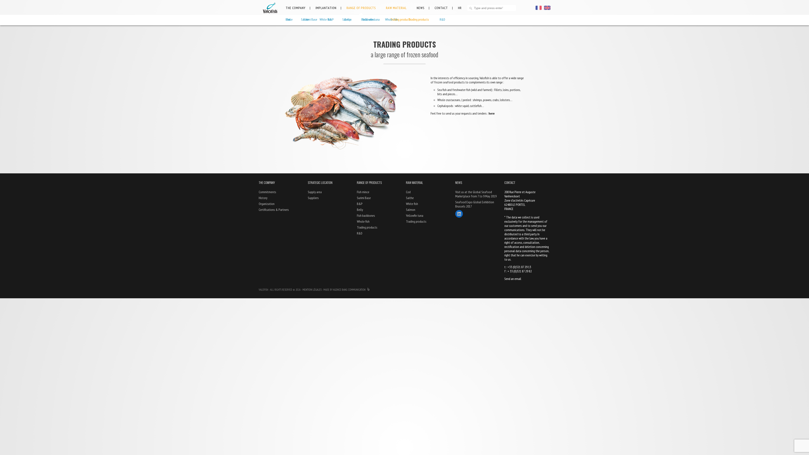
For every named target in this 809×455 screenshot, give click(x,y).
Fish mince (363, 192)
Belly (360, 209)
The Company (295, 8)
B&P (360, 204)
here (492, 113)
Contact (441, 8)
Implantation (326, 8)
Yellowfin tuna (371, 19)
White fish (326, 19)
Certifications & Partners (274, 209)
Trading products (400, 19)
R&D (359, 233)
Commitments (267, 192)
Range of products (361, 8)
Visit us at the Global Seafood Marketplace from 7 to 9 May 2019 (476, 194)
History (263, 198)
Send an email (512, 279)
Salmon (347, 19)
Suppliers (313, 198)
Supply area (315, 192)
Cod (288, 19)
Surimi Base (364, 198)
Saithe (305, 19)
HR (460, 8)
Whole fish (363, 221)
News (421, 8)
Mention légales (312, 290)
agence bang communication (349, 290)
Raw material (396, 8)
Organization (267, 204)
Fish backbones (366, 215)
